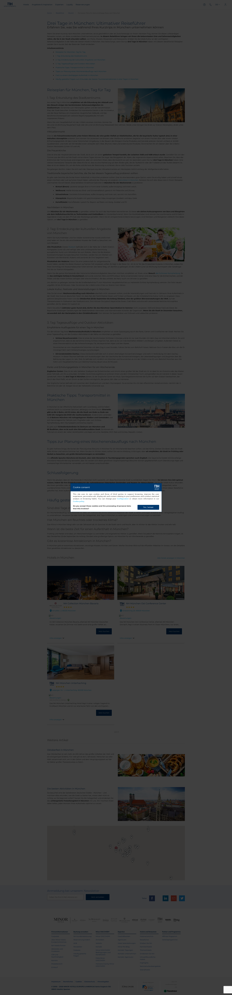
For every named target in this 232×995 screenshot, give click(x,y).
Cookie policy (78, 501)
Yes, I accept (148, 507)
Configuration (123, 499)
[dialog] (116, 497)
